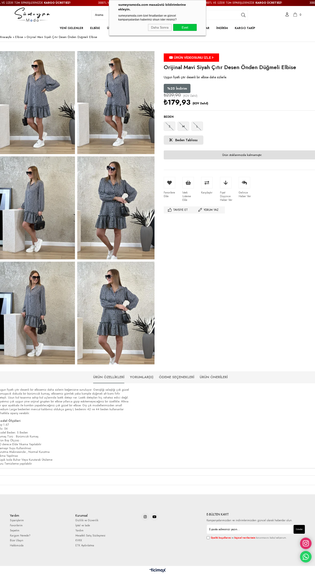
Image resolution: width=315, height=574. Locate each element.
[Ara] (243, 15)
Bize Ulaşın (16, 540)
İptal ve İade (82, 525)
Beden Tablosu (186, 140)
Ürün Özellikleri (108, 377)
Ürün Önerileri (214, 377)
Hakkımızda (17, 546)
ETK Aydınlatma (84, 546)
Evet (185, 27)
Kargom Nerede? (20, 536)
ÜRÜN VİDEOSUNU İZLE (192, 57)
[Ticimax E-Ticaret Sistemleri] (157, 570)
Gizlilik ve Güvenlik (86, 520)
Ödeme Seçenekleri (176, 377)
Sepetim (14, 531)
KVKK (78, 540)
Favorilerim (16, 525)
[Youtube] (154, 517)
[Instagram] (145, 517)
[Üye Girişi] (287, 15)
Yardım (79, 531)
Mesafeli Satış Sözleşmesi (90, 536)
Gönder (299, 529)
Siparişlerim (17, 520)
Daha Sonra (160, 27)
